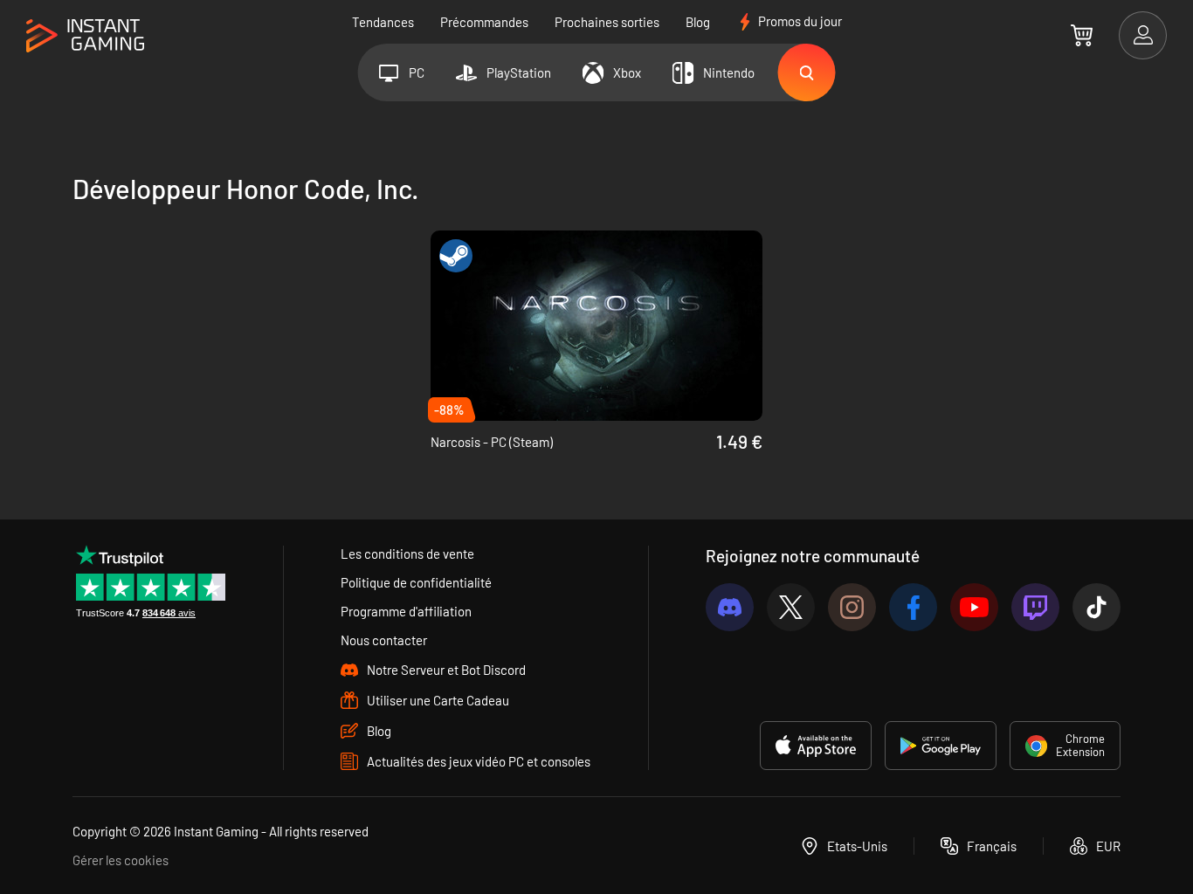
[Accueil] (85, 36)
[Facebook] (913, 607)
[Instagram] (852, 607)
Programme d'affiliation (406, 611)
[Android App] (940, 745)
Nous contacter (384, 640)
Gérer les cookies (120, 860)
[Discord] (730, 607)
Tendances (383, 22)
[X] (791, 607)
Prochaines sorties (607, 22)
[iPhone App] (816, 745)
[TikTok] (1096, 607)
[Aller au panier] (1082, 35)
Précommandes (484, 22)
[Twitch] (1035, 607)
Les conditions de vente (407, 553)
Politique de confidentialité (416, 582)
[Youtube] (974, 607)
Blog (698, 22)
